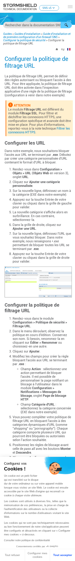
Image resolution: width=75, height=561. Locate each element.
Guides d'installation (27, 33)
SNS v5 (46, 7)
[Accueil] (57, 49)
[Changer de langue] (69, 49)
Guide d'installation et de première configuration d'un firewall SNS (37, 35)
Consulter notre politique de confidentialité (27, 540)
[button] (66, 25)
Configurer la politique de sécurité (24, 40)
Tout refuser (12, 555)
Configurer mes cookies (37, 555)
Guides (7, 33)
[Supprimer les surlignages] (63, 49)
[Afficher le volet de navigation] (70, 6)
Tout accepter (62, 555)
